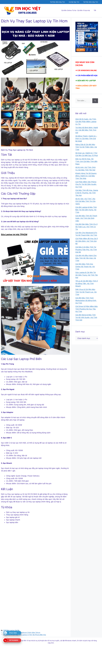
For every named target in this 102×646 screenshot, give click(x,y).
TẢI (95, 10)
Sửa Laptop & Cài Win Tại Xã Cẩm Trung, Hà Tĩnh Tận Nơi (86, 275)
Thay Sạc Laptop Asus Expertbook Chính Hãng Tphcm (21, 632)
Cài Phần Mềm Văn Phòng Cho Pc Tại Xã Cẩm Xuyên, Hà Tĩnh (86, 184)
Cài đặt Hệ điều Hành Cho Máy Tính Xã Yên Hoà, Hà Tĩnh (86, 258)
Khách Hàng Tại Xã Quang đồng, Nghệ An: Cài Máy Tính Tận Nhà (85, 175)
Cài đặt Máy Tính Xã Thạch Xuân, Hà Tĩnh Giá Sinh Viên (86, 218)
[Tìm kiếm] (95, 100)
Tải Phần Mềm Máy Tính (57, 2)
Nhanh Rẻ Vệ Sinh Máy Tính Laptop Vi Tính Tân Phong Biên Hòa (24, 635)
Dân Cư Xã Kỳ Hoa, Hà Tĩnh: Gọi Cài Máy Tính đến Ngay (86, 161)
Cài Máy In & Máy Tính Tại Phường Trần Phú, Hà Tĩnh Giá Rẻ (86, 249)
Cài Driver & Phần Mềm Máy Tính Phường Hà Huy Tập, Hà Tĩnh (86, 308)
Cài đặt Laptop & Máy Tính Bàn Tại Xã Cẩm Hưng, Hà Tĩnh (86, 209)
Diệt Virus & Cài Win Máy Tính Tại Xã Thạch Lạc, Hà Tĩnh (86, 292)
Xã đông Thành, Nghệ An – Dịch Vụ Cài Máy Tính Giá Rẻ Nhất (86, 138)
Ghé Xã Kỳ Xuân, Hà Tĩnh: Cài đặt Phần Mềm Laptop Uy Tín (85, 121)
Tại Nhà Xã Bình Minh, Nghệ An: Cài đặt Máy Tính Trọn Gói (86, 130)
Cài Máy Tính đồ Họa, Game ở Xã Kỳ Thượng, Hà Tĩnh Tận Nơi (86, 192)
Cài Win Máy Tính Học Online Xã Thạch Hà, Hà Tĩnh (85, 266)
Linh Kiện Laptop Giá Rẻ (11, 630)
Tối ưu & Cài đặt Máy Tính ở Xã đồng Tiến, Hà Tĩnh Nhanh (86, 283)
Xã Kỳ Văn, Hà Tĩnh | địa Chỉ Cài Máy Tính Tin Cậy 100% (85, 201)
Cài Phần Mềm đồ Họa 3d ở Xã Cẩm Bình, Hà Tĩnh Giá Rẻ (86, 241)
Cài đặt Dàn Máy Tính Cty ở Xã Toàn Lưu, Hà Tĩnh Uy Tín (86, 226)
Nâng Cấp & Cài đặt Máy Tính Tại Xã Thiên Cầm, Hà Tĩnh (86, 147)
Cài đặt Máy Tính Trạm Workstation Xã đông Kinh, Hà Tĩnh (86, 300)
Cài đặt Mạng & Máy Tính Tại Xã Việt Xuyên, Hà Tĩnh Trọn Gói (86, 317)
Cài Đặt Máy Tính (74, 2)
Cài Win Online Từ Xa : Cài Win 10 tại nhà (75, 10)
